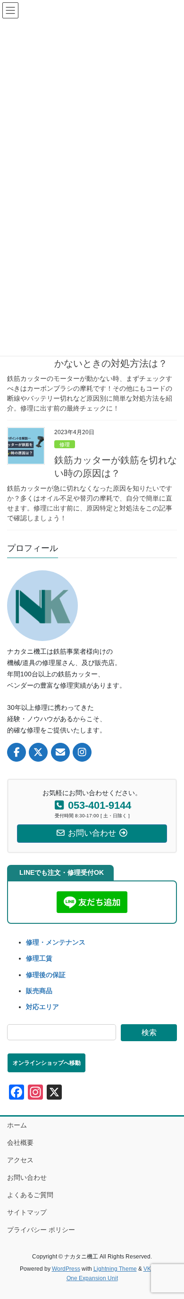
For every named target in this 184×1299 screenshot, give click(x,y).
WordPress (66, 1269)
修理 (64, 444)
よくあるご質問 (30, 1195)
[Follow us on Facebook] (16, 752)
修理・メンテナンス (55, 942)
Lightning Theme (115, 1269)
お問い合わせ (27, 1177)
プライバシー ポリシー (41, 1229)
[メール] (60, 752)
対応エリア (42, 1007)
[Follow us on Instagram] (82, 752)
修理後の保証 (46, 974)
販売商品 (39, 991)
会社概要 (20, 1142)
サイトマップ (27, 1212)
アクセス (20, 1160)
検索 (149, 1032)
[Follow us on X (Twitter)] (38, 752)
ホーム (17, 1125)
